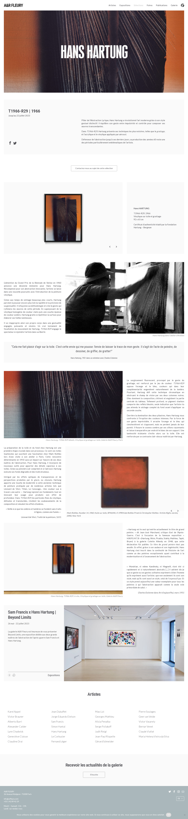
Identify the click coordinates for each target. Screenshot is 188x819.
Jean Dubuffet (58, 711)
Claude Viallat (146, 731)
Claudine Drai (15, 741)
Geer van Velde (147, 716)
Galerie (174, 5)
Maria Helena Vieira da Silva (154, 736)
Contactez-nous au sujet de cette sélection (94, 168)
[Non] (184, 814)
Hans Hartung (58, 731)
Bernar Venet (146, 726)
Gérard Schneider (104, 741)
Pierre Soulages (147, 711)
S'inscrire (94, 775)
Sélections (138, 5)
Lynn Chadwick (15, 731)
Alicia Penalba (102, 721)
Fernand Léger (59, 741)
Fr (179, 798)
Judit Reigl (101, 731)
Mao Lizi (99, 711)
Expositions (124, 5)
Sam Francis (57, 721)
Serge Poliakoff (103, 726)
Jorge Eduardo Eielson (63, 716)
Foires (149, 5)
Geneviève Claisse (18, 736)
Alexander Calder (17, 726)
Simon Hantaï (58, 726)
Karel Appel (14, 711)
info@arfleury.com (11, 799)
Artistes (112, 5)
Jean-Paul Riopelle (105, 736)
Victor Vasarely (147, 721)
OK (168, 815)
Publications (161, 5)
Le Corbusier (58, 736)
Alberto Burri (15, 721)
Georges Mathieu (104, 716)
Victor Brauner (16, 716)
